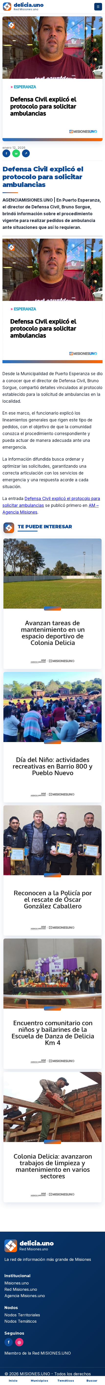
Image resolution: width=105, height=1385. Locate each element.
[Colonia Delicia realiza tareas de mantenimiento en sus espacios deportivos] (52, 604)
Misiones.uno (16, 1283)
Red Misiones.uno (20, 1289)
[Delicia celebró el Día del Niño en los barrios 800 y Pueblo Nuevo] (52, 737)
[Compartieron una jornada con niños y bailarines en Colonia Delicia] (52, 1004)
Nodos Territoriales (22, 1314)
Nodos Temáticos (20, 1321)
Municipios (39, 1380)
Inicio (13, 1380)
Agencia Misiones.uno (24, 1295)
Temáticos (65, 1380)
